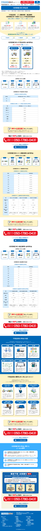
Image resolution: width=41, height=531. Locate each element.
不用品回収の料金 (18, 524)
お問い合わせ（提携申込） (30, 524)
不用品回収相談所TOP (5, 4)
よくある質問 (37, 4)
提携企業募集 (29, 522)
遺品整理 (33, 37)
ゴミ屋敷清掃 (20, 37)
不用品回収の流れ (18, 520)
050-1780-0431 (20, 514)
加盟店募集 (28, 521)
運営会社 (4, 520)
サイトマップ (28, 525)
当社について (13, 4)
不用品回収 (7, 37)
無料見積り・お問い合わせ (19, 521)
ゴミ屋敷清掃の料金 (18, 525)
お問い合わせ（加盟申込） (30, 523)
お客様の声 (32, 4)
